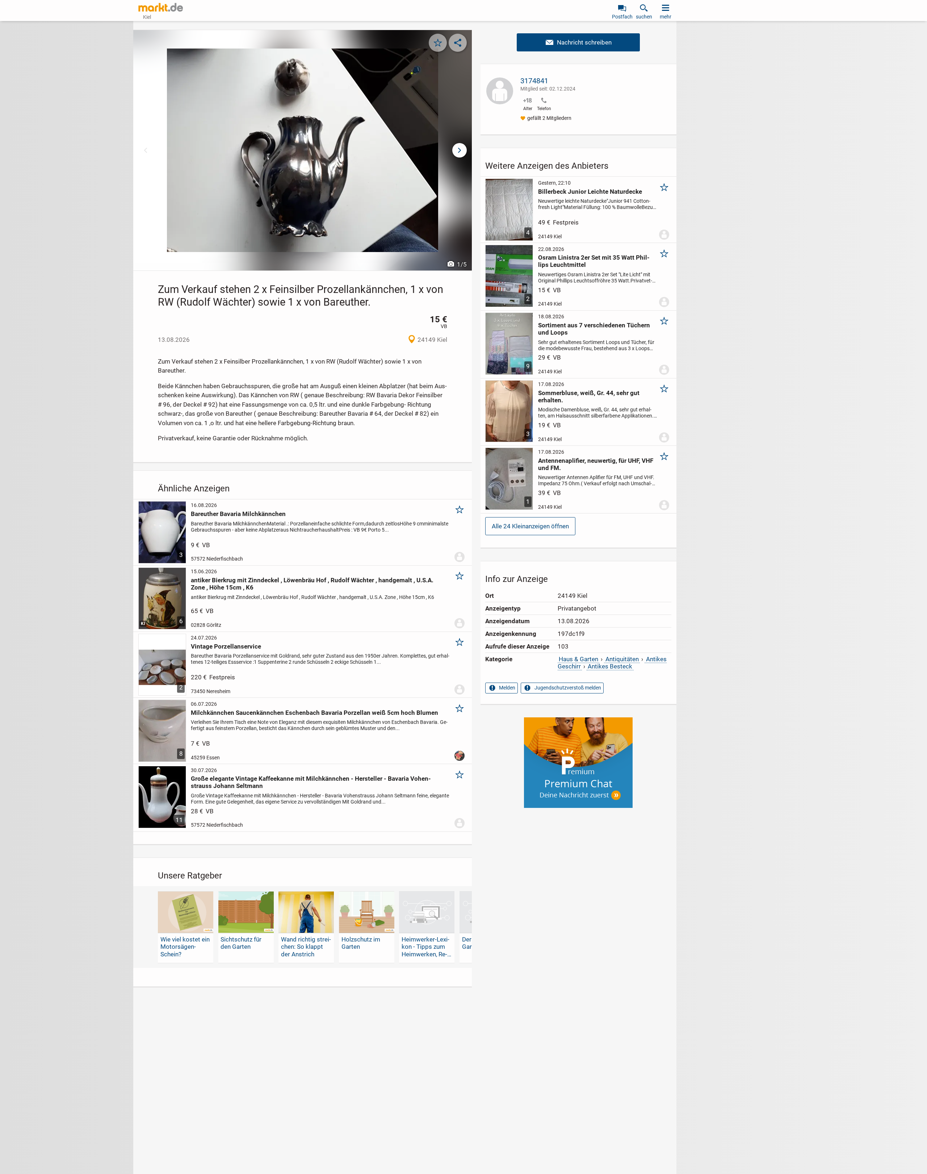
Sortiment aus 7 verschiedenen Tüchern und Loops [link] (594, 329)
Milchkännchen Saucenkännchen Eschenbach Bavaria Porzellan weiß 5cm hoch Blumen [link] (314, 712)
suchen (644, 17)
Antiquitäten (622, 659)
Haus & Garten (578, 659)
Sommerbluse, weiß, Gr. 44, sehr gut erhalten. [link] (588, 396)
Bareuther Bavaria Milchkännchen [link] (238, 513)
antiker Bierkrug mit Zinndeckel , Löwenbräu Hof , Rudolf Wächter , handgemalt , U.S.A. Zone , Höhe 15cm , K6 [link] (312, 583)
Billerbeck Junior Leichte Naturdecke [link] (590, 191)
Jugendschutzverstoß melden (567, 688)
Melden (507, 688)
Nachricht (578, 42)
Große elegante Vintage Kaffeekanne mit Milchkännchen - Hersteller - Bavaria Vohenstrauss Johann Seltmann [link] (311, 782)
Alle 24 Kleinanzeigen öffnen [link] (530, 526)
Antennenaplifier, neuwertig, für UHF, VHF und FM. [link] (595, 464)
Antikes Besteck (610, 666)
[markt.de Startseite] (160, 7)
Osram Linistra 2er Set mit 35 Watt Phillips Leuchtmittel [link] (594, 261)
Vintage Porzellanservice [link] (226, 646)
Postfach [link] (622, 17)
